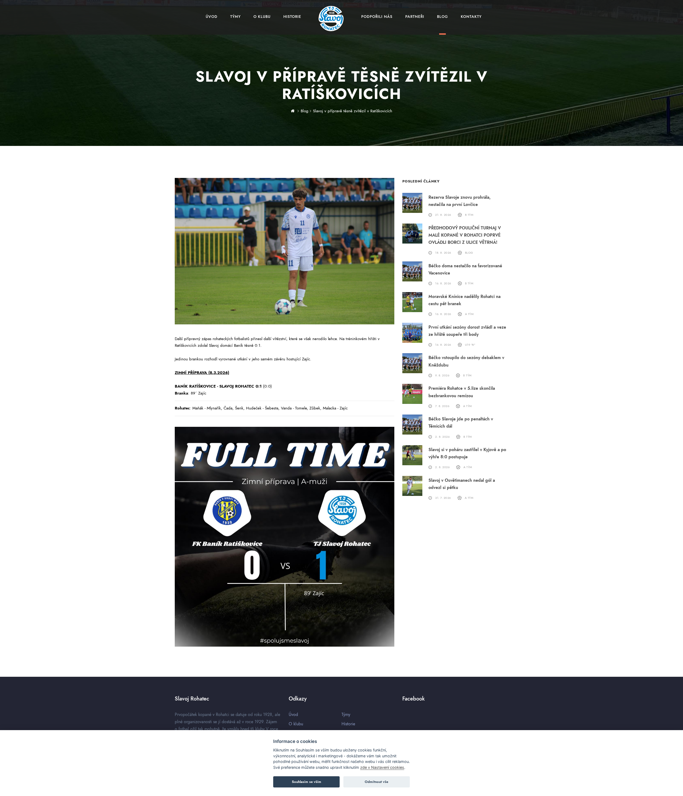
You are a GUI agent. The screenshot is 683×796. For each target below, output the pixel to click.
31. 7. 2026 (443, 498)
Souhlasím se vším (306, 781)
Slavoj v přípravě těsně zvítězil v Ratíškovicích (352, 111)
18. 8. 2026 (443, 253)
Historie (292, 16)
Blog (442, 16)
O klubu (262, 16)
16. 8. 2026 (443, 283)
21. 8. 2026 (443, 215)
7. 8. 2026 (442, 406)
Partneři (414, 16)
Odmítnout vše (376, 781)
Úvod (211, 16)
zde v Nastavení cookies (382, 767)
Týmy (235, 16)
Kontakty (471, 16)
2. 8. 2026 (442, 437)
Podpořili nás (376, 16)
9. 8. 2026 (442, 375)
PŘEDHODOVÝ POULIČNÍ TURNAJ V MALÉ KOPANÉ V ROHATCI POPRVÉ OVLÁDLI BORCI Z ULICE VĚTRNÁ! (464, 235)
